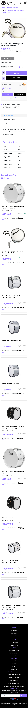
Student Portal (14, 645)
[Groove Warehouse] (8, 3)
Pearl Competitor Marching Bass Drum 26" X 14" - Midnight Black (13, 517)
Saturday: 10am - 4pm (14, 677)
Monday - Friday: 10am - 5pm (14, 675)
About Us (14, 664)
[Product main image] (14, 28)
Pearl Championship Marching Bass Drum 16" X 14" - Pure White (13, 296)
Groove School (14, 642)
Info (24, 51)
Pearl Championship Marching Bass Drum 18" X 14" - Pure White (13, 606)
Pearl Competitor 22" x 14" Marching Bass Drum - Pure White (12, 561)
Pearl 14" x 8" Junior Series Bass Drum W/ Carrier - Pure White (13, 472)
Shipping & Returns (14, 650)
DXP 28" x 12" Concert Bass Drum (11, 340)
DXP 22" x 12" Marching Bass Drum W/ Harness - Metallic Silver (13, 252)
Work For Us (14, 670)
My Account (14, 630)
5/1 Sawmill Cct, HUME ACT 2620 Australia (14, 686)
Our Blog (14, 667)
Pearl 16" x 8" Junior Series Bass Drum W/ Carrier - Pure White (13, 207)
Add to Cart (16, 73)
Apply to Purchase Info (14, 98)
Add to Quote (16, 78)
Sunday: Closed (14, 680)
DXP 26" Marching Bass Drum (10, 383)
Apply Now (7, 94)
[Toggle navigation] (20, 3)
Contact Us (14, 661)
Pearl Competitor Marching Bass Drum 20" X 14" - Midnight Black (13, 427)
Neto (14, 704)
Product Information (8, 115)
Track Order (14, 633)
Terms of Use (14, 656)
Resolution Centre (14, 636)
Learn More (20, 94)
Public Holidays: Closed (14, 683)
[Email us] (11, 699)
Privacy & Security (14, 653)
